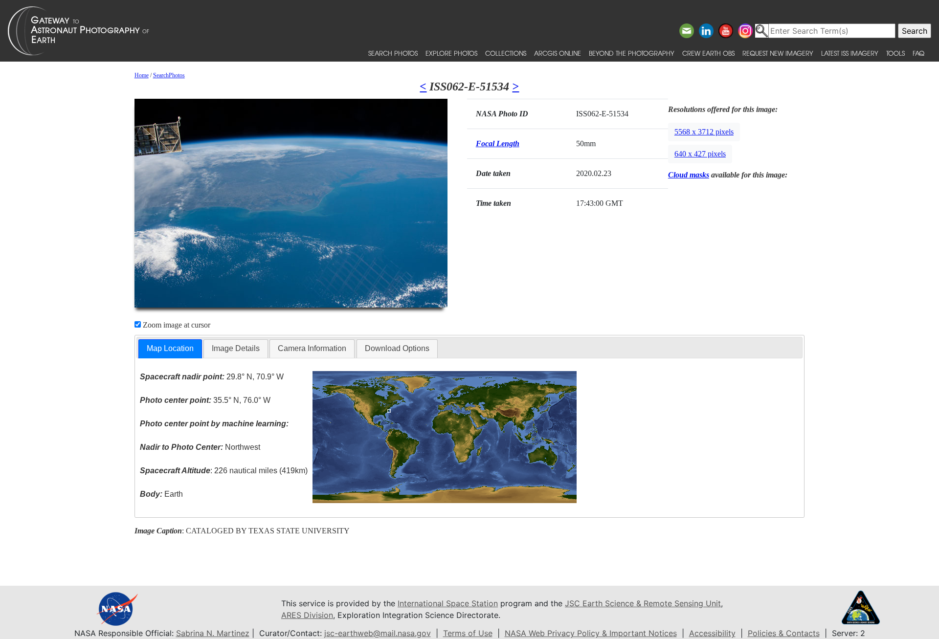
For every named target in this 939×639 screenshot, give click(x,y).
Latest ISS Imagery (849, 53)
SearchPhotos (169, 75)
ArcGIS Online (557, 53)
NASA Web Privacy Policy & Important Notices (591, 633)
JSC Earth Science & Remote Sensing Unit (643, 603)
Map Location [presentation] (170, 348)
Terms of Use (467, 633)
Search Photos (393, 53)
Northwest (200, 447)
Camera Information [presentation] (312, 348)
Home (141, 75)
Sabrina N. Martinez (212, 633)
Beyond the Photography (631, 53)
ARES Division (307, 615)
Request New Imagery (777, 53)
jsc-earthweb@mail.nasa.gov (377, 633)
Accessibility (712, 633)
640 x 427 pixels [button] (700, 154)
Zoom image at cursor (175, 325)
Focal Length (497, 143)
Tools (895, 53)
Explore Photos (451, 53)
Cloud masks (688, 175)
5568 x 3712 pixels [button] (704, 132)
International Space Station (448, 603)
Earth (161, 494)
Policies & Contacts (784, 633)
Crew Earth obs (708, 53)
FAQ (918, 53)
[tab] (170, 348)
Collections (505, 53)
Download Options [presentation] (397, 348)
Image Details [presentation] (236, 348)
